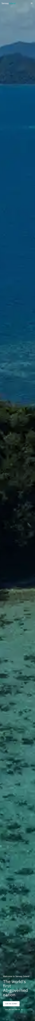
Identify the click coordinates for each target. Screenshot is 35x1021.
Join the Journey (11, 1004)
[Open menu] (32, 3)
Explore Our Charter (12, 1009)
